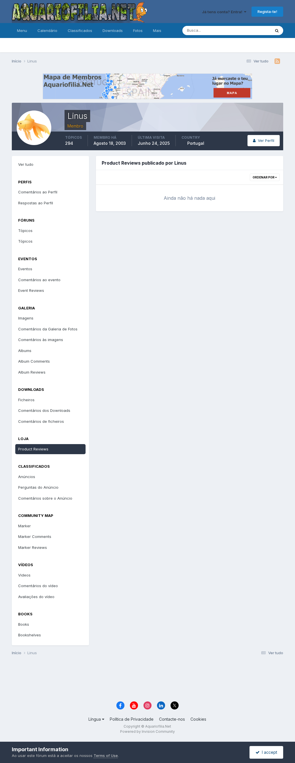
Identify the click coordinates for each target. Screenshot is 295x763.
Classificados (80, 30)
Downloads (113, 30)
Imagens (25, 318)
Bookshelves (29, 635)
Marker (24, 526)
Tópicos (25, 230)
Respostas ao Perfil (35, 203)
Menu (22, 30)
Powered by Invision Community (147, 731)
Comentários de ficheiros (41, 421)
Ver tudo (25, 164)
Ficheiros (26, 399)
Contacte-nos (172, 719)
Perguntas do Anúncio (38, 487)
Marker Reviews (32, 547)
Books (23, 624)
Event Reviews (31, 290)
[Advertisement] (147, 679)
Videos (24, 575)
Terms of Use (106, 755)
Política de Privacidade (132, 719)
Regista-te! (267, 11)
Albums (24, 350)
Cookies (198, 719)
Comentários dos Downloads (44, 410)
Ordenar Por (264, 177)
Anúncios (26, 476)
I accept (268, 752)
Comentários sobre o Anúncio (45, 498)
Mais (157, 30)
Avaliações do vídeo (36, 596)
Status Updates (250, 30)
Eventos (25, 269)
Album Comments (34, 361)
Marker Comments (34, 536)
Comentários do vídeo (38, 585)
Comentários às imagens (40, 339)
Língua (95, 719)
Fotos (138, 30)
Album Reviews (32, 372)
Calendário (47, 30)
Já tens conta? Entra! (223, 11)
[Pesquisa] (277, 30)
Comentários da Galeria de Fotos (47, 329)
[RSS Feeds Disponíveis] (277, 61)
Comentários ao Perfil (37, 192)
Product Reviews (33, 449)
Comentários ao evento (39, 279)
